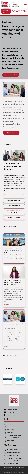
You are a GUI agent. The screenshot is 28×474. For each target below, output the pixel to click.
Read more (6, 304)
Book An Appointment (11, 132)
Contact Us (5, 11)
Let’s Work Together (11, 74)
